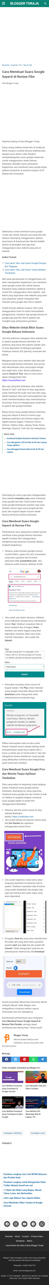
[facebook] (6, 1059)
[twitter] (15, 1059)
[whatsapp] (33, 1059)
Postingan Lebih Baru (13, 1133)
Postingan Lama (38, 1133)
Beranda (9, 1236)
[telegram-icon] (33, 1224)
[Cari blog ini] (45, 3)
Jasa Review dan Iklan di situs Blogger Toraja (24, 1245)
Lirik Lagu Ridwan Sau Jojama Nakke (22, 1198)
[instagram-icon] (16, 1224)
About (17, 1236)
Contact (25, 1236)
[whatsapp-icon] (42, 1224)
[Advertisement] (24, 35)
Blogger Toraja (24, 3)
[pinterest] (24, 1059)
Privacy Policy (37, 1236)
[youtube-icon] (24, 1224)
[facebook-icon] (7, 1224)
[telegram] (42, 1059)
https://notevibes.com (22, 816)
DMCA (29, 1241)
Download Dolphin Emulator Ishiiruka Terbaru (26, 438)
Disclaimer (20, 1241)
